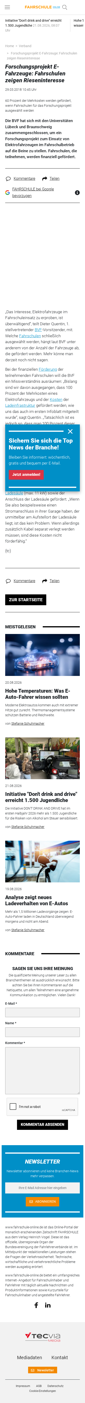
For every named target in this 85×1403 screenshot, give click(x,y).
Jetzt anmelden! (26, 474)
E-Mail (10, 1003)
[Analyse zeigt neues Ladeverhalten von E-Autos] (42, 862)
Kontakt (59, 1357)
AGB (39, 1386)
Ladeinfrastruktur (20, 405)
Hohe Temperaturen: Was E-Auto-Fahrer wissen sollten (37, 694)
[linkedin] (48, 1305)
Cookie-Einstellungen (42, 1391)
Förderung (48, 369)
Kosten (56, 399)
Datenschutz (55, 1386)
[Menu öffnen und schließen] (8, 7)
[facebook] (36, 1305)
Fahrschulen (30, 335)
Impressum (23, 1386)
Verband (25, 46)
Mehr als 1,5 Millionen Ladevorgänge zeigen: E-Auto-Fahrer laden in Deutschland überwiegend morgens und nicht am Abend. (39, 916)
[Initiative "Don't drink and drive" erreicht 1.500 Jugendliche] (42, 758)
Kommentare (24, 178)
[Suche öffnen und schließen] (63, 7)
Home (9, 46)
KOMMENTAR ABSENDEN (42, 1124)
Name (9, 1023)
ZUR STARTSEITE (25, 599)
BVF (38, 329)
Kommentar (14, 1043)
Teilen (55, 178)
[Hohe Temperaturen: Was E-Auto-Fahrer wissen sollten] (42, 655)
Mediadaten (29, 1357)
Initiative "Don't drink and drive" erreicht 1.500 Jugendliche (41, 797)
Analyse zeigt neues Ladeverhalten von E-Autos (36, 900)
